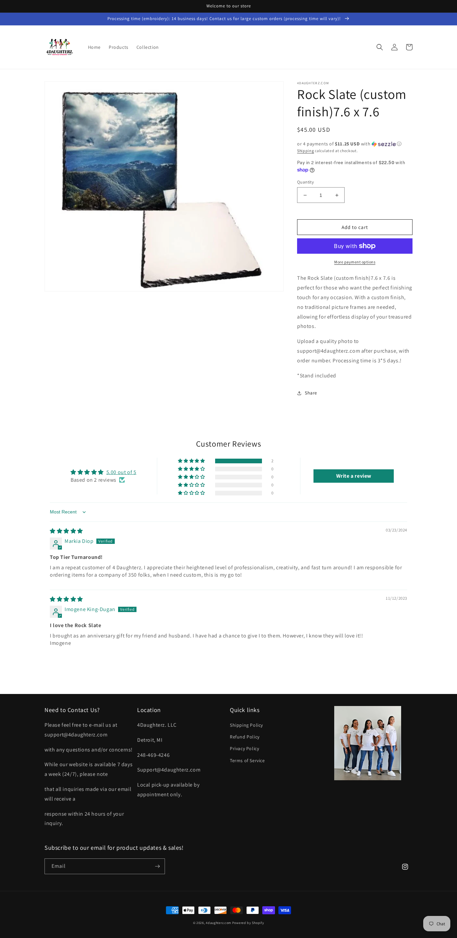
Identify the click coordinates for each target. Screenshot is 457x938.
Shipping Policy (246, 725)
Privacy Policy (244, 748)
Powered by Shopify (248, 923)
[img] (66, 531)
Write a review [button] (353, 475)
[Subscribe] (157, 866)
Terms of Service (247, 760)
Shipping (305, 150)
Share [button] (311, 393)
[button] (379, 47)
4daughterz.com (218, 923)
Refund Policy (245, 737)
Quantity (305, 182)
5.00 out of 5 (121, 472)
